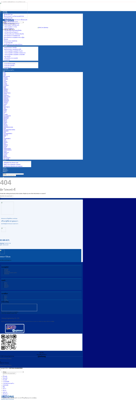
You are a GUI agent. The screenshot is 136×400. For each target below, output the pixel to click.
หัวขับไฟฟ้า (5, 68)
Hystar (5, 299)
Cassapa (6, 300)
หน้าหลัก (5, 11)
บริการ (4, 160)
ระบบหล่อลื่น (6, 61)
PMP (5, 298)
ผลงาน (4, 167)
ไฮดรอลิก (5, 13)
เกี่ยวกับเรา (5, 170)
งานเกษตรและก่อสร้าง (8, 70)
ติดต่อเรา (5, 171)
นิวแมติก (5, 46)
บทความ (5, 169)
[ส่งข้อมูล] (3, 25)
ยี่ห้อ (4, 71)
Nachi (5, 295)
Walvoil (5, 297)
